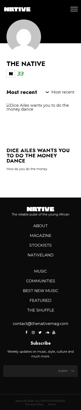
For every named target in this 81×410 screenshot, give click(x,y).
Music (40, 271)
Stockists (40, 245)
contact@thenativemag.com (40, 323)
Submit (63, 371)
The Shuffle (40, 310)
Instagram (33, 332)
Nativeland (41, 255)
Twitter (40, 332)
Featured (40, 300)
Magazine (40, 235)
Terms (52, 404)
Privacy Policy (34, 404)
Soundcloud (46, 332)
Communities (40, 281)
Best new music (40, 290)
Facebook (27, 332)
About (40, 225)
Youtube (53, 332)
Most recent (63, 92)
